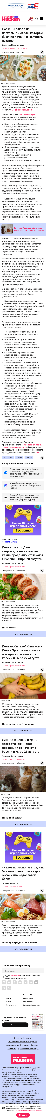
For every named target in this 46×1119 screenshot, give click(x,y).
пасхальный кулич (27, 114)
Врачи (19, 457)
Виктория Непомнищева (13, 45)
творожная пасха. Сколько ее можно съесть (22, 446)
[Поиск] (36, 18)
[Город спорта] (30, 18)
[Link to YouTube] (25, 982)
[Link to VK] (9, 982)
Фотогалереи (11, 1005)
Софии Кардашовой (22, 110)
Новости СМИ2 (9, 542)
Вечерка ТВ (27, 995)
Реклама (27, 1038)
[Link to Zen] (20, 982)
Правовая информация (28, 1049)
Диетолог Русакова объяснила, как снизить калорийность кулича (29, 229)
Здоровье (8, 457)
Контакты (12, 1049)
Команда (35, 1045)
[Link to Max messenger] (4, 982)
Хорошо (23, 1115)
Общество (20, 52)
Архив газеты (28, 998)
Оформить (15, 1025)
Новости (9, 995)
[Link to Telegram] (31, 982)
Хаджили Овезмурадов (12, 563)
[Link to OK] (15, 982)
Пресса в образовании (31, 1005)
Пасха (12, 48)
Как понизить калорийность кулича (7, 229)
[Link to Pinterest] (9, 988)
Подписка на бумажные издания (22, 1041)
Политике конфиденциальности (28, 1110)
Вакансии (24, 1045)
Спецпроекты (28, 1001)
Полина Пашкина (10, 883)
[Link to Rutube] (4, 988)
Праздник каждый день (18, 567)
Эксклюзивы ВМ (23, 48)
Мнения (8, 1001)
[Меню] (41, 18)
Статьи (8, 998)
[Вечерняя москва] (23, 1059)
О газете (18, 1038)
